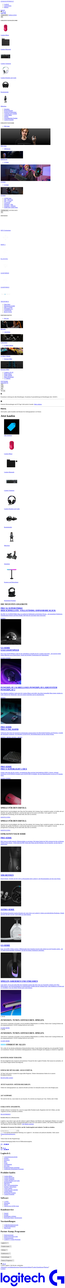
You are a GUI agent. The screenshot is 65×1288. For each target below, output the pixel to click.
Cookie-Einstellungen (38, 1267)
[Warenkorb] (2, 391)
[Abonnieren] (18, 1131)
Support (3, 10)
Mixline (6, 1204)
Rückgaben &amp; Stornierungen (13, 1217)
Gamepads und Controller (11, 1190)
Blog (5, 1161)
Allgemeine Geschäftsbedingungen (10, 1267)
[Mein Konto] (2, 389)
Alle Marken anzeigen (28, 1124)
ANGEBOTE (4, 383)
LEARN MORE (5, 1028)
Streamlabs (7, 1203)
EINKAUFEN (4, 15)
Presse (5, 1163)
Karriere (6, 1158)
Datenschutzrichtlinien (26, 1267)
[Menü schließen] (2, 17)
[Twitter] (3, 1144)
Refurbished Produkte (10, 1193)
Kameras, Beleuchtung (10, 1186)
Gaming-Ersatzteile (9, 1194)
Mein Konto (7, 1228)
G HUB (6, 1201)
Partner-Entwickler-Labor (11, 1236)
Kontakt (6, 1214)
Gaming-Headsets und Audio (12, 1180)
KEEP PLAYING (5, 817)
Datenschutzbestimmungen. (8, 1134)
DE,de (4, 12)
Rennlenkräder (8, 1182)
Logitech (6, 4)
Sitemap (46, 1267)
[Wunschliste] (2, 387)
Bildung (6, 7)
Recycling (6, 1166)
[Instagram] (1, 1144)
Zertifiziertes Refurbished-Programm (14, 1169)
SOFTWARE (4, 381)
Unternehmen (7, 5)
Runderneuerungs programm (11, 1167)
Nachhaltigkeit (8, 1164)
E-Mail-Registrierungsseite (11, 1225)
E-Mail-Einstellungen (9, 1226)
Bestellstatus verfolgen (10, 1216)
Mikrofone (7, 1183)
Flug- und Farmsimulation (11, 1185)
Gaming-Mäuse (8, 1176)
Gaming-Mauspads (9, 1177)
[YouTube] (6, 1144)
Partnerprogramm (8, 1235)
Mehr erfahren (38, 404)
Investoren (7, 1160)
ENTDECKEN (4, 210)
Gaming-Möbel (8, 1191)
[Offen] (4, 391)
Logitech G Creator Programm (12, 1239)
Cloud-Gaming (8, 1188)
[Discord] (8, 1144)
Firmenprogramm (8, 1238)
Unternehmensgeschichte (10, 1157)
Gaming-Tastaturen (9, 1179)
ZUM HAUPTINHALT (7, 1)
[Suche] (2, 385)
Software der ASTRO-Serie (11, 1206)
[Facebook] (5, 1144)
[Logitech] (3, 13)
